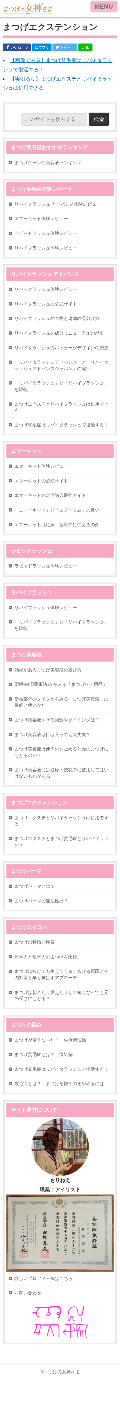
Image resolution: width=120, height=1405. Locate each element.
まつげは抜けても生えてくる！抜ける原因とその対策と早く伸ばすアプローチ (61, 974)
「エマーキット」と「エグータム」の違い (57, 509)
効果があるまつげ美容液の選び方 (48, 669)
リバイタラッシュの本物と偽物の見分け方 (57, 318)
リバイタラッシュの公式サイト (45, 303)
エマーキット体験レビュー (41, 218)
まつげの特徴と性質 (34, 942)
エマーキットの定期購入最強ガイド (50, 495)
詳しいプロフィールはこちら (43, 1278)
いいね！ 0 (19, 47)
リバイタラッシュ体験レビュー (45, 289)
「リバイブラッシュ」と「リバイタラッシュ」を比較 (61, 625)
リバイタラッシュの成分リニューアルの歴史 (59, 333)
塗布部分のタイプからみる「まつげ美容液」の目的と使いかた (61, 702)
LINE (85, 47)
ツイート (66, 47)
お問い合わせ (27, 1292)
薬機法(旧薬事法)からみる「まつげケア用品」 (60, 684)
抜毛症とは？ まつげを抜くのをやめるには (59, 1083)
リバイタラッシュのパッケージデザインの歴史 (61, 347)
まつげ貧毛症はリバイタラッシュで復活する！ (61, 424)
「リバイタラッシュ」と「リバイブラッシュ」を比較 (61, 386)
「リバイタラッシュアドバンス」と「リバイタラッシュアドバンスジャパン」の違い (61, 365)
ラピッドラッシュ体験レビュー (45, 233)
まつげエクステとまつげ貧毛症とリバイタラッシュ (61, 841)
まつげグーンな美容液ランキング (48, 162)
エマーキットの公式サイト (41, 480)
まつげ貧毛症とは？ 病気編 (43, 1054)
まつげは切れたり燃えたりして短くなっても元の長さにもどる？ (61, 995)
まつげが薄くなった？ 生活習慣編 (50, 1040)
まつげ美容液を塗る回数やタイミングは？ (57, 719)
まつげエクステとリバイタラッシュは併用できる (61, 407)
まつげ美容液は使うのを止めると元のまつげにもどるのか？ (61, 752)
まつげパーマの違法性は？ (41, 900)
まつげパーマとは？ (34, 886)
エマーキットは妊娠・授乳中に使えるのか (57, 524)
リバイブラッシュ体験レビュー (45, 247)
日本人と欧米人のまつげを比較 (45, 956)
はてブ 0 (41, 47)
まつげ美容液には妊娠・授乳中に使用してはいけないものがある (61, 773)
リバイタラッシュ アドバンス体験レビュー (57, 204)
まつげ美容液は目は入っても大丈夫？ (52, 734)
